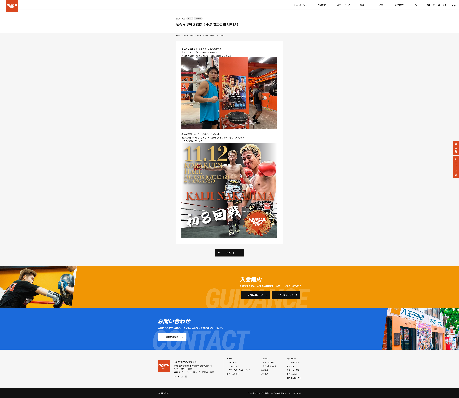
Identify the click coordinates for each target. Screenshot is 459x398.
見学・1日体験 (268, 362)
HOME (229, 358)
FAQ (415, 4)
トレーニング (234, 366)
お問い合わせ (172, 336)
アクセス (381, 4)
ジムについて (299, 4)
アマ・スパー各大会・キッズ (239, 370)
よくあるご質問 (293, 362)
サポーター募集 (293, 370)
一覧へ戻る (229, 252)
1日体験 (456, 149)
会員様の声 (399, 4)
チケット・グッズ (456, 168)
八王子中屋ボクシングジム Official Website (12, 6)
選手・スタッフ (343, 4)
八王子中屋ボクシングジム (164, 368)
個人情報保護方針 (294, 378)
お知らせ (290, 366)
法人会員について (269, 366)
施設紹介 (363, 4)
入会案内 (321, 4)
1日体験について (285, 295)
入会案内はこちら (255, 295)
